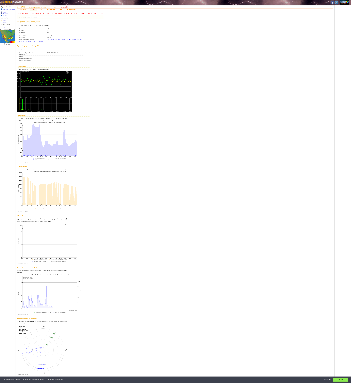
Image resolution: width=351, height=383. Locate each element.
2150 (53, 39)
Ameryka (5, 15)
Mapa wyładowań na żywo (37, 7)
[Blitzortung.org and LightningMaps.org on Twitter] (337, 2)
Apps (4, 20)
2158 (64, 39)
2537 (81, 39)
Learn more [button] (59, 379)
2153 (59, 39)
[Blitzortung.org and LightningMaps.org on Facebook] (332, 2)
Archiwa (53, 7)
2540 (42, 41)
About (4, 22)
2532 (26, 41)
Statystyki (64, 7)
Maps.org (12, 1)
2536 (39, 41)
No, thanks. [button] (327, 379)
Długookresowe (51, 9)
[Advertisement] (8, 82)
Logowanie (6, 27)
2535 (29, 41)
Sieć (41, 9)
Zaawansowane (71, 9)
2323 (78, 39)
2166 (75, 39)
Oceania (5, 14)
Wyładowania (23, 9)
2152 (56, 39)
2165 (72, 39)
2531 (34, 41)
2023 (48, 39)
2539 (23, 41)
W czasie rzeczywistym (10, 9)
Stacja (33, 9)
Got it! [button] (341, 379)
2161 (70, 39)
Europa (5, 12)
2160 (67, 39)
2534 (20, 41)
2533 (37, 41)
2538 (31, 41)
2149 (50, 39)
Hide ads (343, 63)
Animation (9, 44)
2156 (61, 39)
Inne (61, 9)
